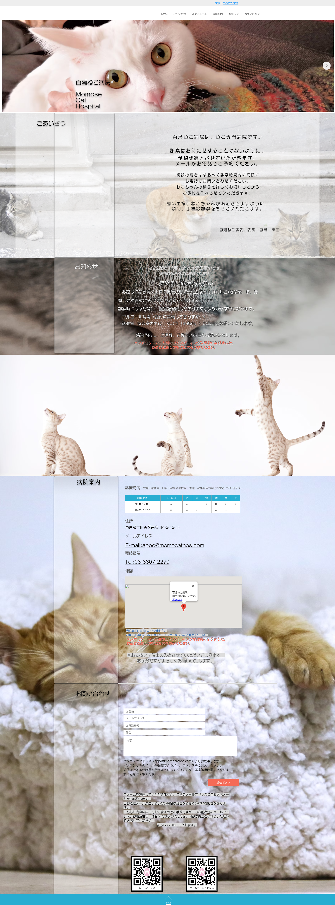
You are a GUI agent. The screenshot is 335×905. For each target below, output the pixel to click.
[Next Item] (327, 66)
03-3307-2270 (230, 3)
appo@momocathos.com (173, 761)
